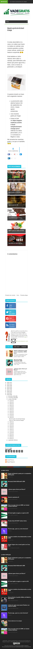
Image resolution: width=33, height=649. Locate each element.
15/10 (10, 426)
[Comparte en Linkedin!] (9, 158)
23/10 (10, 412)
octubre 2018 (11, 399)
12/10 (10, 431)
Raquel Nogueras (11, 462)
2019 (8, 393)
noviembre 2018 (12, 397)
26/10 (10, 408)
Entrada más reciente (10, 295)
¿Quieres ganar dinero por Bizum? (16, 489)
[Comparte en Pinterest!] (15, 154)
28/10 (10, 405)
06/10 (10, 434)
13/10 (10, 429)
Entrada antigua (24, 295)
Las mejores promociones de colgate (18, 1)
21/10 (10, 415)
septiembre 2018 (12, 440)
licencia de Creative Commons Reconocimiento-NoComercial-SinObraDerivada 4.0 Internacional (16, 646)
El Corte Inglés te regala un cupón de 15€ (18, 513)
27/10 (10, 406)
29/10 (10, 403)
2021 (8, 390)
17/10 (10, 423)
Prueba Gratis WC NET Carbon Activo (17, 520)
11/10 (10, 432)
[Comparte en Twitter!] (21, 154)
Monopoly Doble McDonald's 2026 (16, 481)
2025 (8, 384)
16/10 (10, 425)
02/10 (10, 438)
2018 (8, 394)
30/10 (10, 402)
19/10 (10, 422)
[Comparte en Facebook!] (9, 154)
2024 (8, 385)
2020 (8, 391)
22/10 (10, 414)
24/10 (10, 411)
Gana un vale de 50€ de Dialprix (16, 420)
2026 (8, 382)
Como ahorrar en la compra (15, 620)
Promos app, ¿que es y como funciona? (18, 528)
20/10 (10, 417)
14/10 (10, 428)
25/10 (10, 409)
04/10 (10, 435)
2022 (8, 388)
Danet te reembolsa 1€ (13, 497)
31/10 (10, 400)
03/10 (10, 437)
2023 (8, 387)
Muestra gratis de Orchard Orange (17, 418)
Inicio (18, 295)
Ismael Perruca (10, 460)
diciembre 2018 (12, 396)
